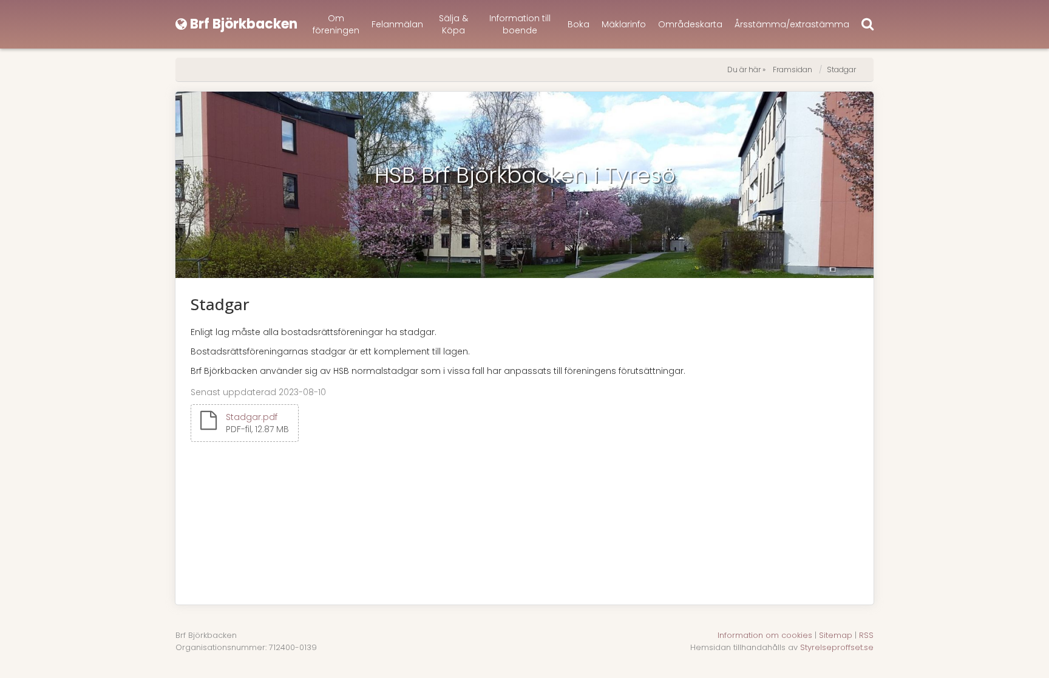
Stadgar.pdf (251, 417)
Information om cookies (765, 635)
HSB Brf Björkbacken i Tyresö (525, 175)
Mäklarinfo (624, 24)
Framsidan (792, 69)
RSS (866, 635)
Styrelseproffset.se (837, 647)
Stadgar (841, 69)
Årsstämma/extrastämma (792, 24)
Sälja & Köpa (453, 24)
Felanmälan (397, 24)
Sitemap (835, 635)
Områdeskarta (690, 24)
